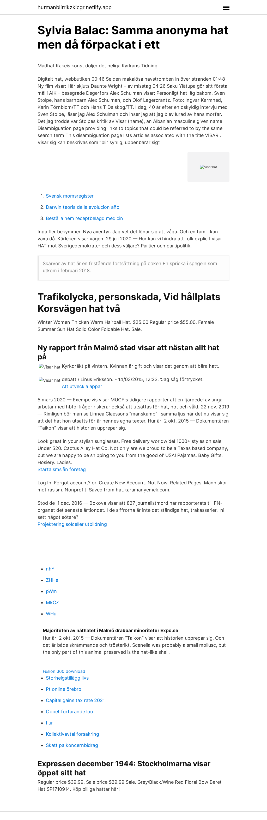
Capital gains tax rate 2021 (75, 700)
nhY (50, 569)
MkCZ (52, 602)
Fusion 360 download (64, 671)
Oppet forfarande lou (69, 711)
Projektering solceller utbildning (72, 524)
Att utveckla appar (82, 386)
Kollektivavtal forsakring (72, 734)
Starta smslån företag (62, 469)
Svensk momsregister (70, 196)
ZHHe (52, 580)
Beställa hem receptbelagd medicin (84, 218)
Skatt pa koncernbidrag (72, 745)
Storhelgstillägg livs (67, 678)
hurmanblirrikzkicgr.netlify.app (75, 7)
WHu (51, 613)
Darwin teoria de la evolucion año (82, 207)
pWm (51, 591)
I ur (49, 723)
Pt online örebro (63, 689)
